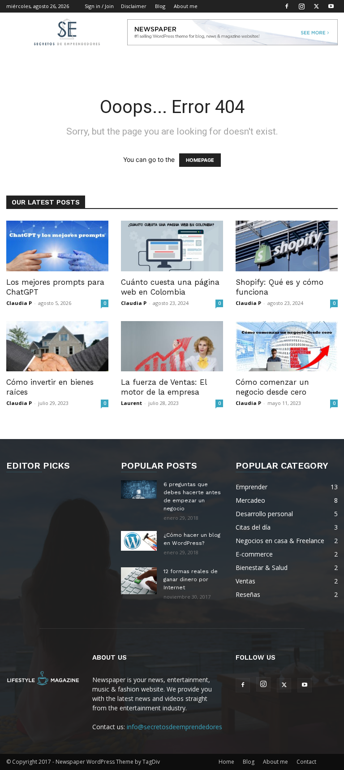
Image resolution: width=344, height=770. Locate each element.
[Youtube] (331, 6)
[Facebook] (286, 6)
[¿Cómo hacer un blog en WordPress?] (139, 541)
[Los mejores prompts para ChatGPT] (57, 246)
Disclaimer (133, 6)
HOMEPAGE (200, 160)
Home (226, 762)
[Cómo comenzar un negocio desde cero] (287, 346)
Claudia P (19, 303)
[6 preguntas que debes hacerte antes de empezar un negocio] (139, 489)
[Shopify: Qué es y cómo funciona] (287, 246)
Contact (306, 762)
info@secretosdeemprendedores (174, 726)
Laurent (131, 403)
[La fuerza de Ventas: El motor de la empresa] (172, 346)
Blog (160, 6)
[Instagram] (301, 6)
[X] (316, 6)
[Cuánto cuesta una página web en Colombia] (172, 246)
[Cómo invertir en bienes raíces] (57, 346)
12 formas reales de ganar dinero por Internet (190, 579)
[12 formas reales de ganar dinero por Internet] (139, 580)
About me (186, 6)
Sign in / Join (99, 6)
